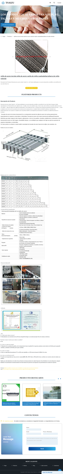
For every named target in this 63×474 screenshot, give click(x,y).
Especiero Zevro (39, 360)
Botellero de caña (4, 362)
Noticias (25, 465)
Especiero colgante (56, 360)
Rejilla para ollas (4, 360)
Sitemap (41, 472)
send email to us (32, 87)
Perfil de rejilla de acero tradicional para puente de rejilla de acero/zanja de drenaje (19, 369)
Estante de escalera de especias (49, 362)
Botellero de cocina (48, 360)
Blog (34, 465)
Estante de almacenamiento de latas (15, 362)
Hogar (3, 36)
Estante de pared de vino (29, 362)
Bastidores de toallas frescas (14, 360)
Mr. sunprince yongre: (8, 421)
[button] (50, 3)
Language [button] (59, 2)
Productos (9, 36)
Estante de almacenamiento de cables (28, 360)
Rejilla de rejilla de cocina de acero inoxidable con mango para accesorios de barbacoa (21, 367)
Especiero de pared (38, 362)
